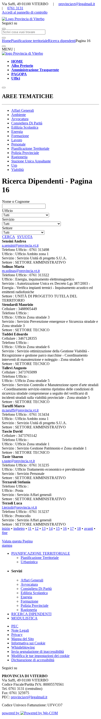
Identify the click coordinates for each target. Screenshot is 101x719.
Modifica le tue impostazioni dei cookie (40, 656)
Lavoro (16, 140)
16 (65, 529)
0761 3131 (15, 8)
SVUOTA (25, 237)
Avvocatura (19, 119)
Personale (18, 144)
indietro (19, 529)
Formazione (20, 136)
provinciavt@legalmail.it (76, 4)
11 (29, 529)
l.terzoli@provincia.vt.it (19, 507)
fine (5, 533)
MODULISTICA (24, 618)
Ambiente (18, 115)
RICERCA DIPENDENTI (31, 614)
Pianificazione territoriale (29, 41)
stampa (7, 545)
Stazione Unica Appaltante (31, 161)
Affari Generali (22, 110)
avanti (88, 529)
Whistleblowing (23, 647)
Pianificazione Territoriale (30, 148)
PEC (14, 626)
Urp (14, 165)
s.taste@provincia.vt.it (18, 461)
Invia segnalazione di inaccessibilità (37, 652)
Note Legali (20, 630)
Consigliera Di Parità (26, 123)
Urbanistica (29, 562)
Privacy (17, 635)
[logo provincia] (50, 19)
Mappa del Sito (22, 639)
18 (79, 529)
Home (6, 41)
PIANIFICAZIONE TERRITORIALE (40, 553)
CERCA (8, 237)
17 (72, 529)
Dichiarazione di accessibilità (32, 660)
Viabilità (17, 170)
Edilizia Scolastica (24, 127)
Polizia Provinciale (25, 153)
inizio (6, 529)
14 (51, 529)
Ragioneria (19, 157)
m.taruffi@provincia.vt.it (20, 410)
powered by (11, 713)
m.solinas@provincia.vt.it (21, 271)
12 (37, 529)
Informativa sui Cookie (28, 643)
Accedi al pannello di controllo (24, 12)
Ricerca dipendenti (62, 41)
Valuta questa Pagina (17, 541)
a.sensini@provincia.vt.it (20, 245)
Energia (17, 132)
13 (44, 529)
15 (58, 529)
